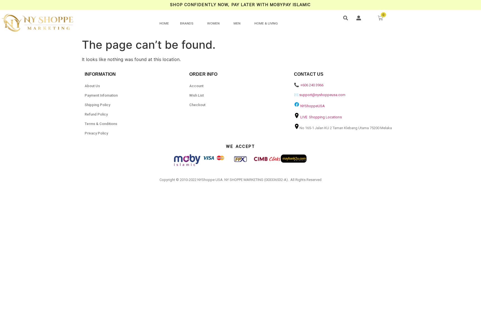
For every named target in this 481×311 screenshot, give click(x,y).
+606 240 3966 (311, 85)
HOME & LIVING (266, 23)
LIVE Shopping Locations (321, 117)
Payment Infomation (101, 95)
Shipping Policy (97, 105)
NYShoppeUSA (312, 106)
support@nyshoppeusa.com (322, 95)
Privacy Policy (96, 133)
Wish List (196, 95)
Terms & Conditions (101, 124)
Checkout (197, 105)
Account (196, 86)
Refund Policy (96, 114)
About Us (92, 86)
